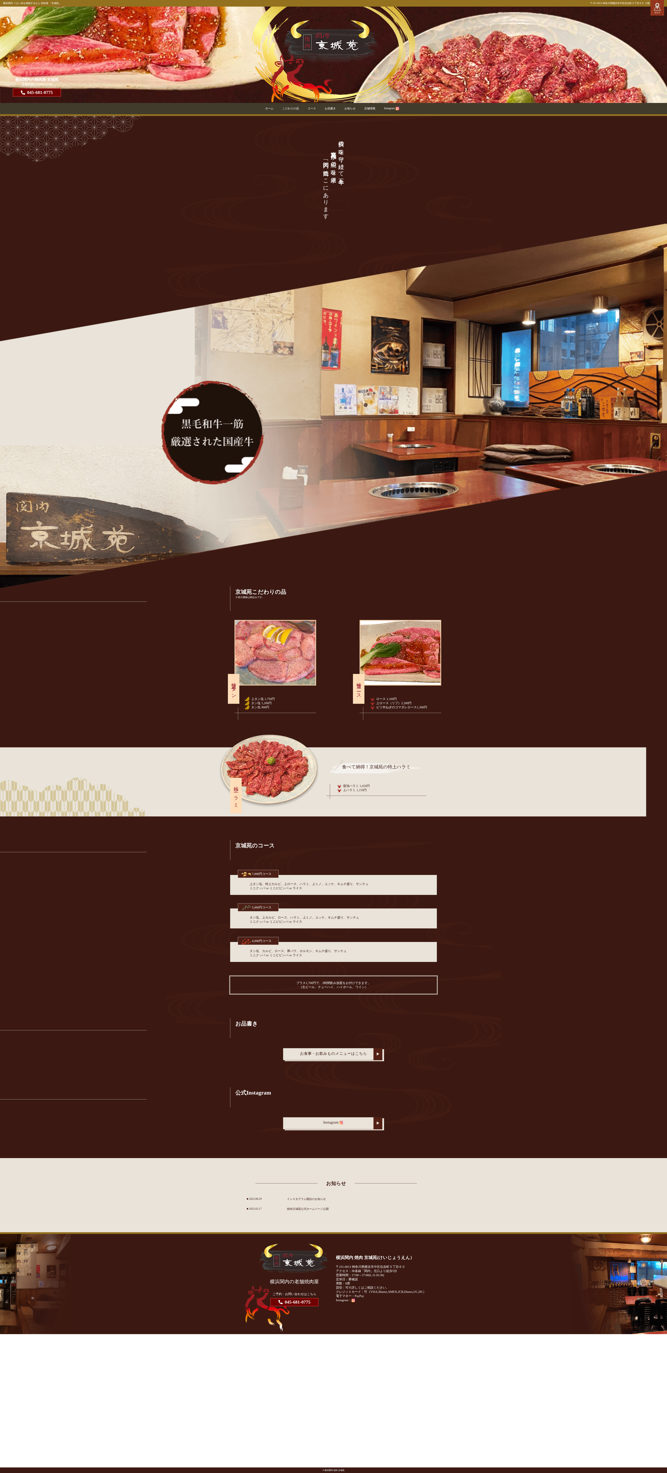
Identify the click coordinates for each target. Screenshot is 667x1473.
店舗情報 (369, 108)
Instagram (389, 108)
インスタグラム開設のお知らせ (306, 1198)
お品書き (330, 108)
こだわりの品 (290, 108)
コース (312, 108)
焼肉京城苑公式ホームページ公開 (308, 1208)
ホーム (269, 108)
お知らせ (350, 108)
